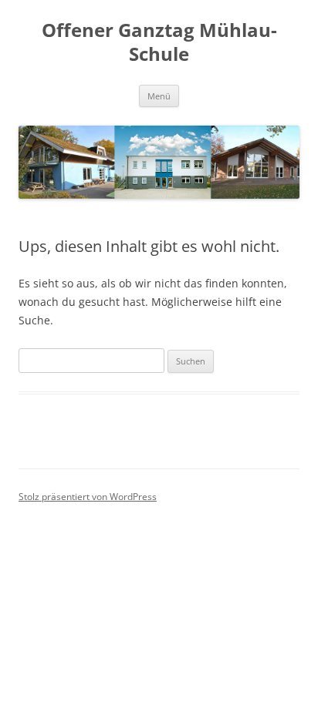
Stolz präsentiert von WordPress (88, 496)
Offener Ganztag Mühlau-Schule (159, 42)
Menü (159, 96)
